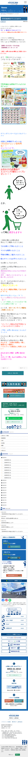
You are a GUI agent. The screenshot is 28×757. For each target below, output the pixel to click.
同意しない (11, 754)
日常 (2, 440)
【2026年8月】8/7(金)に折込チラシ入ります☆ (12, 514)
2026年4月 (6, 470)
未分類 (2, 443)
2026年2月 (6, 475)
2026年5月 (6, 467)
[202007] (14, 69)
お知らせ (3, 450)
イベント (3, 448)
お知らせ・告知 (5, 435)
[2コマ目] (14, 218)
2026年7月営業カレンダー (7, 527)
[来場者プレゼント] (14, 159)
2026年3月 (6, 472)
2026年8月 (6, 460)
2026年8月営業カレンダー (7, 522)
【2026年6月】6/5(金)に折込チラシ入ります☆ (12, 531)
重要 (2, 445)
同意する (17, 754)
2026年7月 (6, 462)
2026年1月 (6, 477)
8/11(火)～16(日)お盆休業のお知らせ (9, 518)
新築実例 (3, 438)
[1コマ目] (14, 188)
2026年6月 (6, 465)
